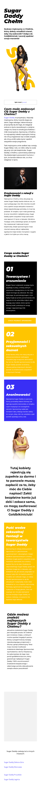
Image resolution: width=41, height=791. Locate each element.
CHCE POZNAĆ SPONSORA (20, 321)
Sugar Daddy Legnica (12, 779)
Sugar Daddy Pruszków (12, 775)
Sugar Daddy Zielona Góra (14, 762)
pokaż (24, 102)
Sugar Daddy (9, 118)
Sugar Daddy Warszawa (13, 767)
